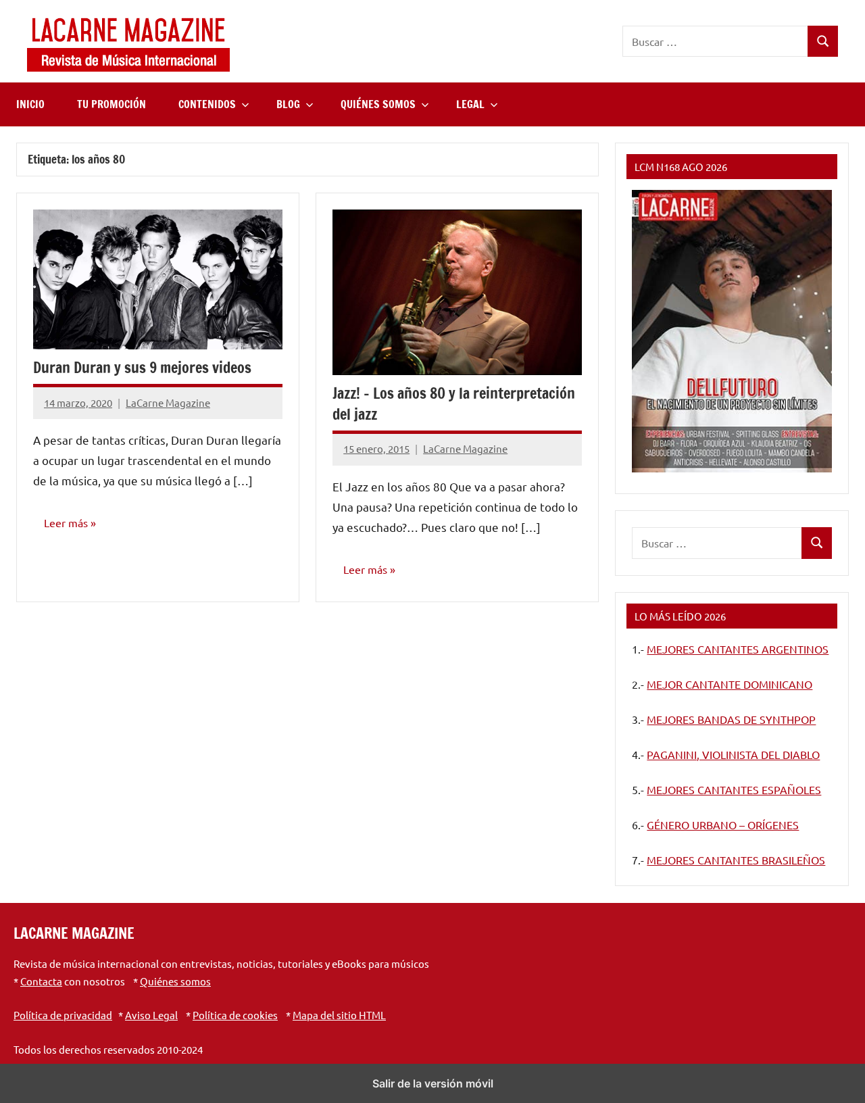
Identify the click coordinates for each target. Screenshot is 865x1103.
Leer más (66, 522)
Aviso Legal (151, 1014)
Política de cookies (235, 1014)
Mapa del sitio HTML (339, 1014)
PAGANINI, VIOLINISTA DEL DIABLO (733, 754)
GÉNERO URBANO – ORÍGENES (723, 824)
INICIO (30, 104)
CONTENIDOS (207, 104)
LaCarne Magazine (168, 402)
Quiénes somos (175, 981)
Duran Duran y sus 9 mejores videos (142, 367)
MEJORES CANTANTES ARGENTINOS (738, 649)
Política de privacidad (63, 1014)
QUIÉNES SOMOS (378, 104)
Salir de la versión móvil (432, 1083)
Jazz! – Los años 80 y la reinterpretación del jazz (453, 403)
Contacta (41, 981)
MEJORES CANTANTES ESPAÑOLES (734, 789)
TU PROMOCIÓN (111, 104)
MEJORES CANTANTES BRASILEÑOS (736, 859)
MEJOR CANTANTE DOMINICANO (729, 684)
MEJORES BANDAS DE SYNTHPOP (731, 719)
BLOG (288, 104)
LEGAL (470, 104)
